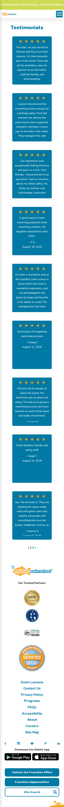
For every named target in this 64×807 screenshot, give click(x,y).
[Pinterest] (45, 743)
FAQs (32, 707)
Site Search (32, 792)
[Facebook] (5, 743)
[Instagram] (18, 743)
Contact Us (32, 688)
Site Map (32, 732)
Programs (32, 701)
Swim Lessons (32, 682)
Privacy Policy (32, 694)
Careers (32, 726)
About (32, 719)
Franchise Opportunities (32, 782)
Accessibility (32, 713)
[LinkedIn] (58, 743)
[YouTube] (32, 743)
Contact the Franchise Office (32, 772)
